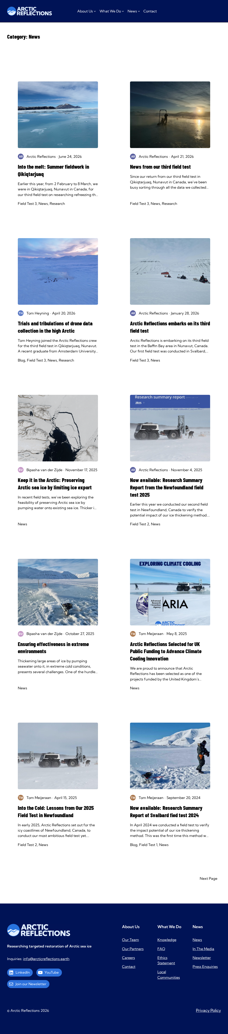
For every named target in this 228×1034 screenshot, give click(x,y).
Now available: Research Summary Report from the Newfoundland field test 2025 (166, 487)
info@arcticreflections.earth (46, 959)
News (43, 203)
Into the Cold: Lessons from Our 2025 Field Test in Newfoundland (56, 811)
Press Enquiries (205, 966)
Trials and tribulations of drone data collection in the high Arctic (55, 327)
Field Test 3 (27, 203)
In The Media (203, 949)
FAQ (161, 949)
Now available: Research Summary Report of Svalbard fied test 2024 (166, 811)
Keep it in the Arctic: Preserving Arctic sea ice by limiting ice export (56, 483)
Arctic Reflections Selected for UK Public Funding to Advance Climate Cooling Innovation (166, 651)
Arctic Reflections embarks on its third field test (170, 327)
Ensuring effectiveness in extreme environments (53, 647)
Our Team (130, 939)
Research (57, 203)
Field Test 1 (148, 844)
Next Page (208, 878)
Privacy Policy (208, 1010)
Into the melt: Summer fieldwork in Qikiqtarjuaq (53, 170)
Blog (21, 360)
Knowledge (166, 939)
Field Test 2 (139, 524)
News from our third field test (161, 166)
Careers (128, 957)
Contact (128, 966)
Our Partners (133, 949)
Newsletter (202, 957)
